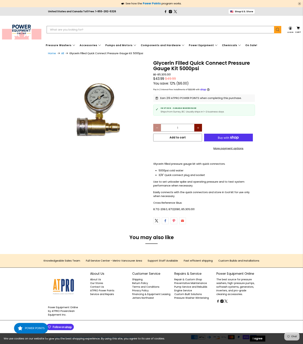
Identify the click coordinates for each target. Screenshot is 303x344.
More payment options (228, 148)
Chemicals (229, 45)
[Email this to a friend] (182, 221)
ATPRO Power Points (102, 290)
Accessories (88, 45)
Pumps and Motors (119, 45)
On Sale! (251, 45)
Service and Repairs (102, 294)
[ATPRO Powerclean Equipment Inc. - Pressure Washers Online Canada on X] (175, 11)
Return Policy (140, 283)
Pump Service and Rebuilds (190, 287)
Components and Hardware (161, 45)
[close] (299, 3)
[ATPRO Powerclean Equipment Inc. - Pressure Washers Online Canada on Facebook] (165, 11)
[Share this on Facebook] (165, 221)
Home (52, 53)
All (62, 53)
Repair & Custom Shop (188, 279)
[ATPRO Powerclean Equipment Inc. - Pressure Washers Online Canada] (21, 30)
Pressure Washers (59, 45)
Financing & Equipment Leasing (151, 294)
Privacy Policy (140, 290)
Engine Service (183, 290)
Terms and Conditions (145, 287)
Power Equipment (201, 45)
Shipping (137, 279)
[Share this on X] (156, 221)
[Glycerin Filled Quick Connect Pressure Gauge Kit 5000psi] (99, 111)
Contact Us (97, 287)
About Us (95, 279)
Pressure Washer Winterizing (191, 298)
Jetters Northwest (143, 298)
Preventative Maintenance (190, 283)
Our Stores (96, 283)
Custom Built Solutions (188, 294)
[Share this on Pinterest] (174, 221)
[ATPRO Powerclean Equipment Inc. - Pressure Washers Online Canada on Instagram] (170, 11)
